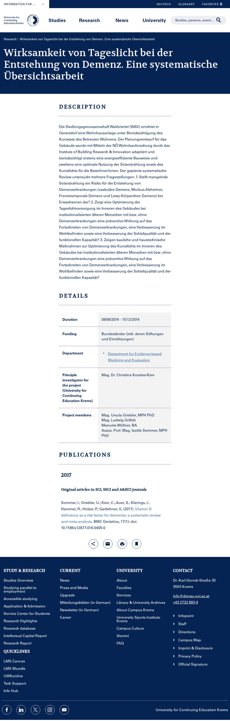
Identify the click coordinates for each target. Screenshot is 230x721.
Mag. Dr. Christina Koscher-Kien (128, 374)
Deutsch (164, 4)
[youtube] (64, 709)
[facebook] (6, 709)
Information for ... (19, 4)
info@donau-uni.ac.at (191, 596)
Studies (57, 20)
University (154, 20)
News (121, 20)
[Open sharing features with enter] (93, 544)
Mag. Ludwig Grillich (119, 420)
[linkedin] (21, 709)
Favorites (209, 5)
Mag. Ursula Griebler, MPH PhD (128, 415)
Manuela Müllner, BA (119, 425)
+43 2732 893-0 (185, 602)
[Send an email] (108, 544)
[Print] (122, 544)
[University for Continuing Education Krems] (22, 20)
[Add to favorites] (136, 544)
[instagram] (50, 709)
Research (89, 20)
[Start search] (219, 20)
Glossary (185, 5)
